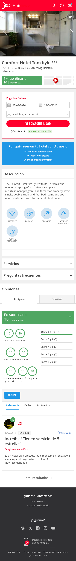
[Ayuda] (62, 5)
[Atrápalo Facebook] (38, 528)
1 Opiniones (15, 82)
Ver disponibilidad (38, 123)
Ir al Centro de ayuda (38, 505)
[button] (70, 17)
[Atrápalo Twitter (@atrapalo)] (30, 528)
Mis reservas (38, 501)
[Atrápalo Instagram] (46, 528)
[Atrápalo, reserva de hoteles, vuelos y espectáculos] (6, 5)
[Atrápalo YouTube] (53, 528)
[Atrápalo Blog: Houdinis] (23, 528)
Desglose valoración (16, 449)
